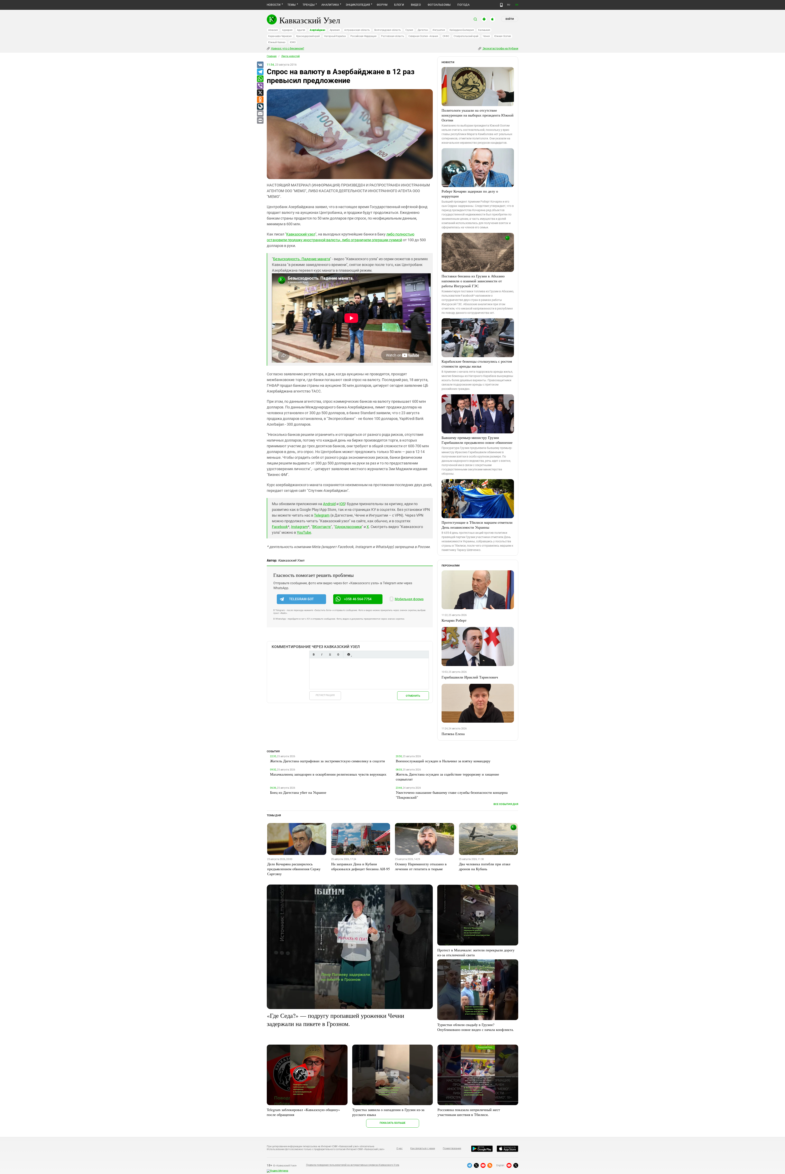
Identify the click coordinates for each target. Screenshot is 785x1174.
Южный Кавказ (276, 42)
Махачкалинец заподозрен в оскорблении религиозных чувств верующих (328, 774)
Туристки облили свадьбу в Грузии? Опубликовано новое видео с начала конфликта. (475, 1027)
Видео (416, 4)
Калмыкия (484, 30)
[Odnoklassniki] (260, 99)
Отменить (413, 695)
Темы (291, 4)
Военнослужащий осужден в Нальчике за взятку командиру (443, 760)
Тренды (309, 4)
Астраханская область (357, 30)
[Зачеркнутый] (338, 654)
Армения (335, 30)
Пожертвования (452, 1148)
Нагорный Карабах (335, 36)
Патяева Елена (453, 733)
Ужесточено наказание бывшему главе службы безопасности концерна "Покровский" (452, 795)
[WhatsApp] (260, 78)
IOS (342, 504)
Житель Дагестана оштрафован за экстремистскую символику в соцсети (327, 760)
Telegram (322, 515)
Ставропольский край (466, 36)
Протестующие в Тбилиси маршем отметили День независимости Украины (477, 525)
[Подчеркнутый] (330, 654)
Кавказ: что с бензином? (287, 48)
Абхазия (273, 30)
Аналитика (330, 4)
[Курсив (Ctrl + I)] (322, 654)
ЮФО (292, 42)
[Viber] (260, 85)
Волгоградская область (387, 30)
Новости (274, 4)
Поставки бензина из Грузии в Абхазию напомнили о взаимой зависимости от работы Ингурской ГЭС (473, 281)
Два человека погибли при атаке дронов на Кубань (484, 866)
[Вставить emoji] (348, 654)
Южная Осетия (502, 36)
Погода (463, 4)
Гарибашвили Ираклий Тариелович (470, 677)
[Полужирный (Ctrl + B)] (314, 654)
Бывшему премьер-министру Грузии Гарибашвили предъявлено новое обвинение (477, 440)
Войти (510, 19)
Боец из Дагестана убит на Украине (298, 792)
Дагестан (423, 30)
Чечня (486, 36)
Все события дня (505, 804)
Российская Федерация (363, 36)
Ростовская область (392, 36)
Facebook (280, 527)
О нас (399, 1148)
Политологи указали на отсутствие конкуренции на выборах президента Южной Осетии (478, 115)
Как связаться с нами (422, 1148)
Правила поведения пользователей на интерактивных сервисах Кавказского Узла (352, 1165)
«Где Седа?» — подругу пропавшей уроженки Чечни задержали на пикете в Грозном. (335, 1019)
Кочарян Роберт (454, 620)
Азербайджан (317, 30)
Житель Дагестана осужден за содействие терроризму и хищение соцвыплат (447, 777)
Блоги (399, 4)
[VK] (260, 65)
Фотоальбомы (439, 4)
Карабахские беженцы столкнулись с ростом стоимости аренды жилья (477, 364)
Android (329, 504)
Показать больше (393, 1122)
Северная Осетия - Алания (423, 36)
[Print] (260, 120)
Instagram (299, 527)
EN (516, 4)
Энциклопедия (358, 4)
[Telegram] (260, 71)
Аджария (287, 30)
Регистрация (325, 695)
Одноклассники (348, 527)
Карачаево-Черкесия (280, 36)
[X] (260, 92)
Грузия (409, 30)
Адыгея (301, 30)
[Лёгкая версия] (501, 5)
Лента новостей (290, 56)
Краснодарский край (308, 36)
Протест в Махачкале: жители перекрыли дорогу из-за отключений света (476, 952)
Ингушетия (439, 30)
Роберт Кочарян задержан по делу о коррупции (470, 193)
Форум (382, 4)
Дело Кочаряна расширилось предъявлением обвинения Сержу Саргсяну (294, 868)
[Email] (260, 113)
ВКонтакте (321, 527)
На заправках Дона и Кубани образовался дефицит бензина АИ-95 (360, 866)
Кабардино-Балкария (462, 30)
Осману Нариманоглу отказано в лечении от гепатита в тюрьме (421, 866)
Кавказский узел (300, 234)
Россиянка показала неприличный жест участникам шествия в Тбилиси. (468, 1112)
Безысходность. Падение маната (301, 259)
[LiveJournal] (260, 106)
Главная (272, 56)
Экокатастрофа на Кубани (500, 48)
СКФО (446, 36)
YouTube (304, 532)
